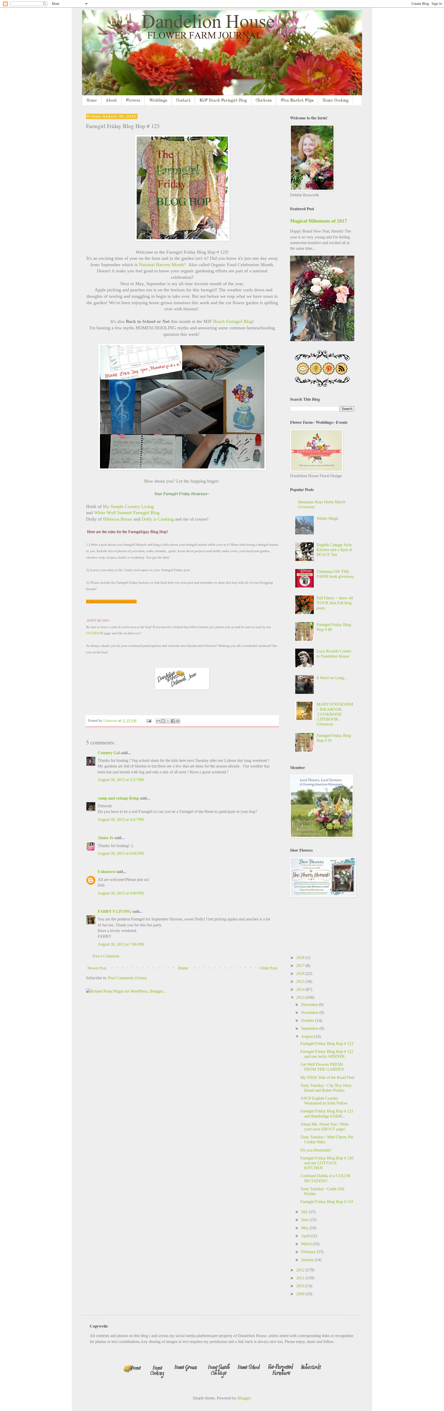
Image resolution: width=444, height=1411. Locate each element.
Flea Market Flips (297, 101)
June (305, 1219)
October (308, 1020)
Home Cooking (335, 101)
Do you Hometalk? (315, 1150)
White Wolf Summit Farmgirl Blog (127, 512)
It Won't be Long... (332, 678)
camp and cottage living (118, 798)
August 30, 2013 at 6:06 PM (121, 853)
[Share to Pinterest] (177, 721)
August (307, 1036)
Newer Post (96, 968)
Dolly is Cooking (158, 519)
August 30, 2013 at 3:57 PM (121, 780)
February (309, 1252)
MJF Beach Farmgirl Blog (223, 101)
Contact (183, 101)
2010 (301, 1286)
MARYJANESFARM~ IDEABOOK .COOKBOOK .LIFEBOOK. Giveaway (335, 714)
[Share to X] (168, 721)
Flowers (133, 101)
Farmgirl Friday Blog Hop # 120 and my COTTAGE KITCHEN (326, 1163)
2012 (301, 1270)
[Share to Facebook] (172, 721)
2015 (301, 981)
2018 (301, 957)
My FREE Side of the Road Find (327, 1077)
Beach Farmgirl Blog (233, 321)
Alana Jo (105, 838)
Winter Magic (328, 518)
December (310, 1004)
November (310, 1012)
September (310, 1028)
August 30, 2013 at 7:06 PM (121, 944)
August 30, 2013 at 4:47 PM (121, 819)
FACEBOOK (95, 633)
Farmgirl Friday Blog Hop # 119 (326, 1201)
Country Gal (109, 753)
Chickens (264, 101)
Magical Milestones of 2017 (318, 221)
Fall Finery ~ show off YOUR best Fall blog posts (335, 603)
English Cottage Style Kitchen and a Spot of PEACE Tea (334, 550)
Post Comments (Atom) (127, 978)
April (306, 1236)
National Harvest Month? (163, 264)
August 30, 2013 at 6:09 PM (121, 893)
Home (91, 101)
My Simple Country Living (129, 506)
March (307, 1244)
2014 (301, 989)
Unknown (106, 871)
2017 (301, 965)
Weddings (158, 101)
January (308, 1260)
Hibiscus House (117, 519)
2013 (301, 997)
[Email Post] (148, 720)
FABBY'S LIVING (114, 911)
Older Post (268, 968)
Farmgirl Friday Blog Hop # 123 (326, 1043)
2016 (301, 973)
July (305, 1212)
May (305, 1228)
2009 (301, 1294)
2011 (301, 1278)
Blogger (243, 1398)
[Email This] (158, 721)
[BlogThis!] (163, 721)
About (111, 101)
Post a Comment (105, 956)
